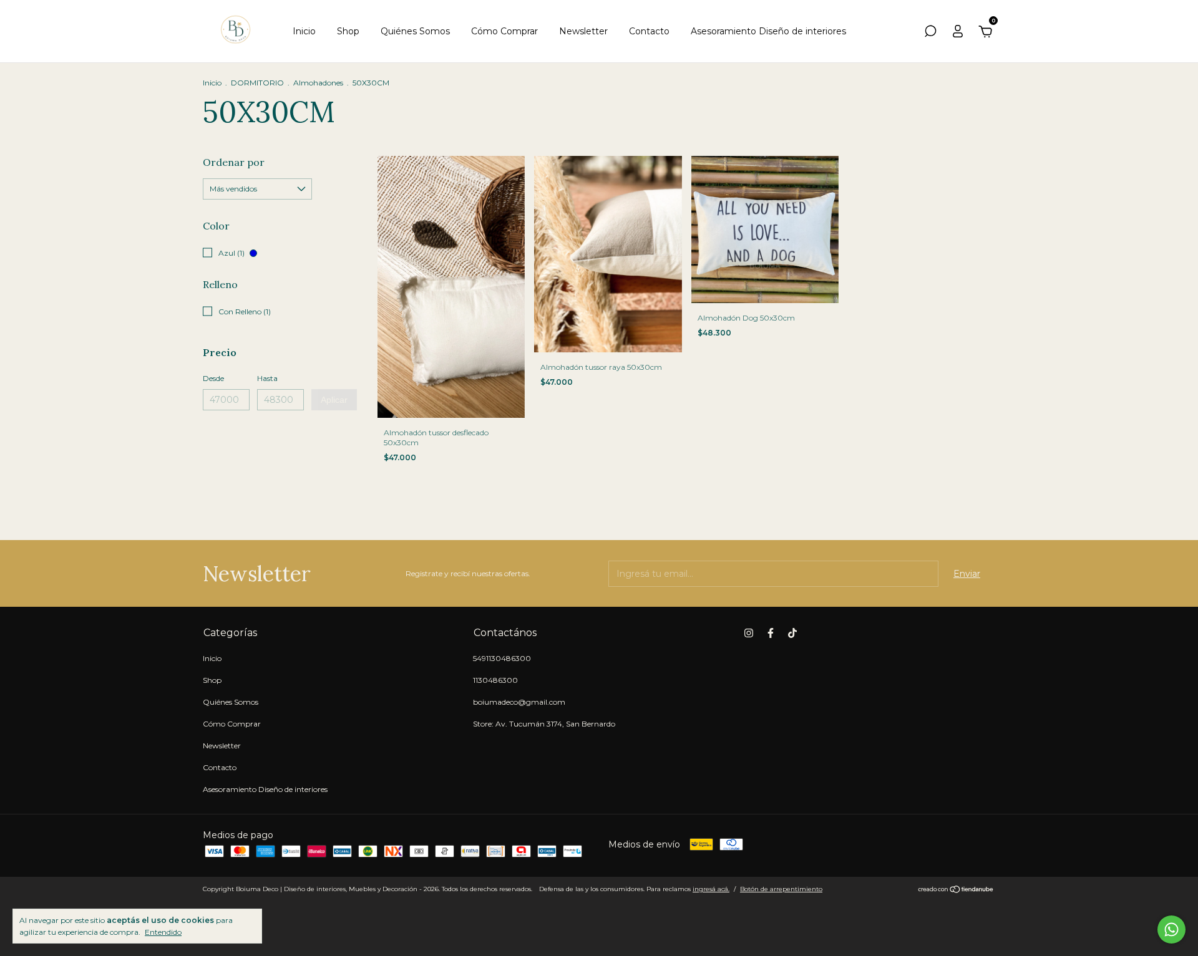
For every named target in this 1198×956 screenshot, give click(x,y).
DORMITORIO (257, 82)
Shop (348, 31)
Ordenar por (234, 162)
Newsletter (583, 31)
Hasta (267, 378)
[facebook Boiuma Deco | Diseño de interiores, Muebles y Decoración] (771, 633)
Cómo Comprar (504, 31)
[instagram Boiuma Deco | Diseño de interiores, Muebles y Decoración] (749, 633)
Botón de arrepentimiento (781, 889)
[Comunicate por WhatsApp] (1171, 929)
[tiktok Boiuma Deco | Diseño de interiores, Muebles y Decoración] (792, 633)
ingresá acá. (711, 889)
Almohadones (318, 82)
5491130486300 (502, 658)
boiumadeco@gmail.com (519, 702)
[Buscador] (930, 33)
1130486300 (495, 680)
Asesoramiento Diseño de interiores (768, 31)
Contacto (649, 31)
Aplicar (334, 400)
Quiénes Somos (415, 31)
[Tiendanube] (956, 890)
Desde (213, 378)
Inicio (304, 31)
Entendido (163, 932)
